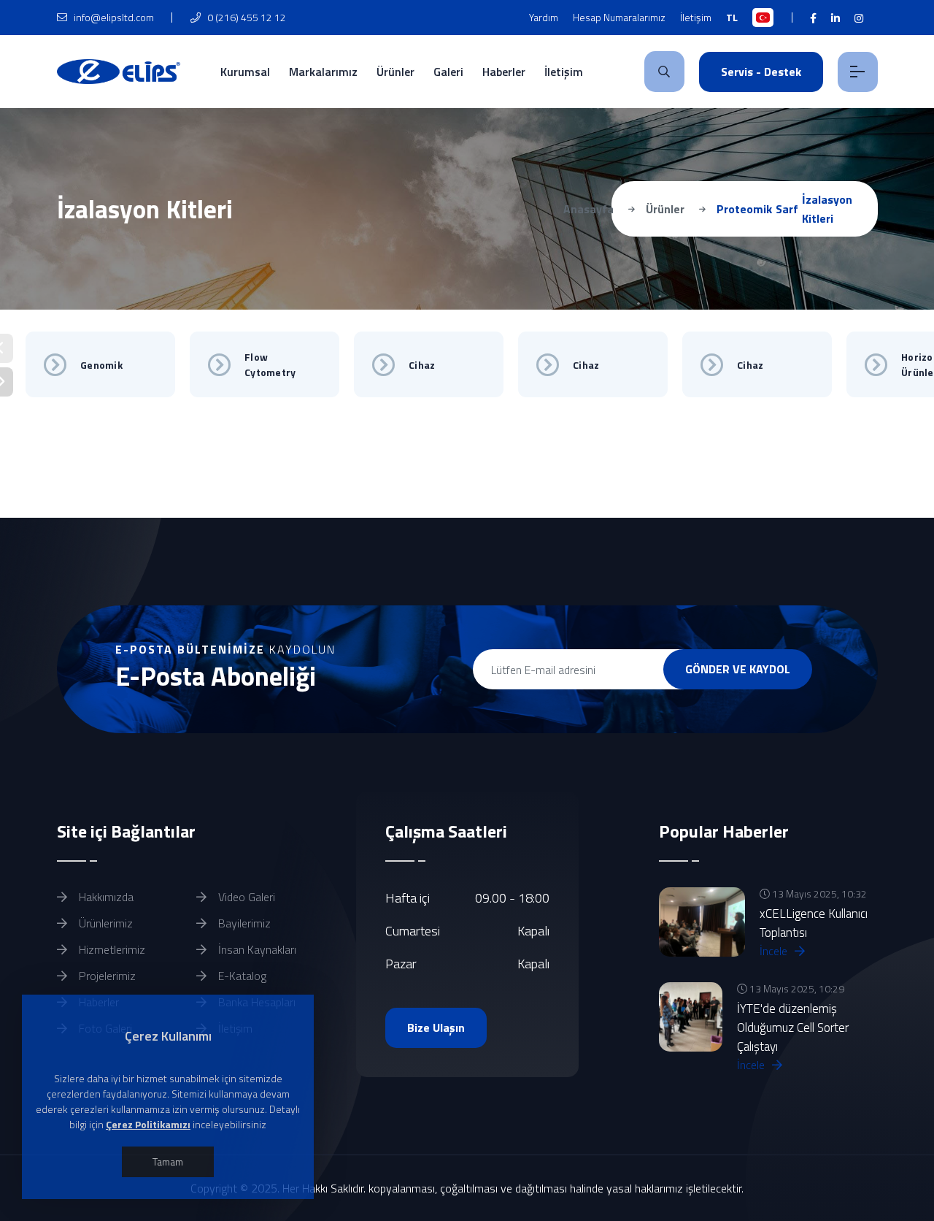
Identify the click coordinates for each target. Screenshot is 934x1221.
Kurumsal (245, 71)
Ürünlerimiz (104, 923)
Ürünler (395, 71)
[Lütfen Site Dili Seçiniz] (762, 17)
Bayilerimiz (243, 923)
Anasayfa (588, 209)
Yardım (543, 17)
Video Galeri (245, 897)
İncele (775, 951)
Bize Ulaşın (436, 1027)
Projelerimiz (106, 975)
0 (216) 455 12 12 (245, 17)
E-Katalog (240, 975)
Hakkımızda (105, 897)
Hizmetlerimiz (110, 949)
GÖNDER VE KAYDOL (737, 669)
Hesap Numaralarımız (619, 17)
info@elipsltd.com (113, 17)
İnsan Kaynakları (255, 949)
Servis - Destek (761, 71)
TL (732, 17)
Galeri (448, 71)
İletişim (695, 17)
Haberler (503, 71)
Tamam (168, 1161)
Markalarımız (323, 71)
